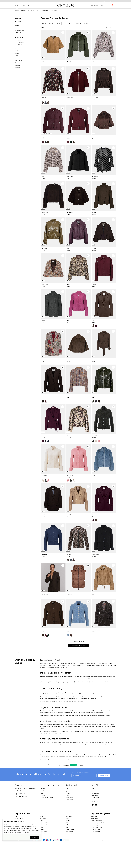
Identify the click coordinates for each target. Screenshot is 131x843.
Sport (51, 10)
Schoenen (23, 10)
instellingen (24, 832)
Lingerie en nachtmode (42, 10)
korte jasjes (48, 712)
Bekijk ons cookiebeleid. (10, 832)
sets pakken (91, 731)
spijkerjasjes (82, 712)
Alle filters (86, 23)
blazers (62, 701)
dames (21, 652)
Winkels (110, 1)
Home (16, 652)
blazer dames (84, 682)
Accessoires (31, 10)
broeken (99, 726)
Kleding (17, 10)
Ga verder (35, 837)
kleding (26, 652)
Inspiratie (56, 10)
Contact (103, 1)
